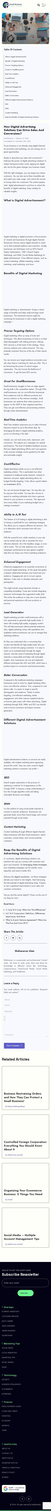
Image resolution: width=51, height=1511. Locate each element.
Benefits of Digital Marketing (15, 61)
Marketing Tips (12, 1343)
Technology (10, 1375)
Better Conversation (12, 95)
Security (5, 1379)
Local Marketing (9, 1353)
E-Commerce (7, 1389)
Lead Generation (11, 91)
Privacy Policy (8, 1472)
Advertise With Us (10, 1463)
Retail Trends (8, 1362)
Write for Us (7, 1458)
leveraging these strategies (35, 864)
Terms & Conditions (11, 1467)
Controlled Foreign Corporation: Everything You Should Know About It (25, 1145)
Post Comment (13, 1045)
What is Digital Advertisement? (15, 57)
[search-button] (38, 5)
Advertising (7, 1335)
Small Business (8, 138)
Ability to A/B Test (11, 82)
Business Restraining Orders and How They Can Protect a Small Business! (23, 1097)
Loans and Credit (10, 1411)
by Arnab (8, 1199)
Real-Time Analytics (12, 74)
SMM (7, 108)
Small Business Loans (11, 1406)
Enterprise (6, 1394)
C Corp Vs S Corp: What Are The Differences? (26, 909)
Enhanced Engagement (13, 87)
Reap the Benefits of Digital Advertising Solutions (22, 117)
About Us (6, 1448)
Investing (6, 1416)
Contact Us (7, 1453)
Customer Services (10, 1316)
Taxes (4, 1430)
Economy (6, 1421)
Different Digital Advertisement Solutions (19, 100)
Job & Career (7, 1321)
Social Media (7, 1348)
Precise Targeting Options (14, 65)
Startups (9, 1307)
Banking (5, 1425)
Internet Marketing (10, 1311)
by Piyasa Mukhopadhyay (15, 1106)
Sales (4, 1367)
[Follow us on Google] (14, 1488)
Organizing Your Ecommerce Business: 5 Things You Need (23, 1192)
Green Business (8, 1330)
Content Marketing (11, 113)
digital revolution (22, 876)
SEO (6, 104)
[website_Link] (22, 1498)
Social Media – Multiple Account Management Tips (21, 1237)
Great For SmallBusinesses (14, 69)
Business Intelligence (11, 1384)
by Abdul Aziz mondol (14, 1155)
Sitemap (5, 1477)
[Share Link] (6, 937)
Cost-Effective (10, 78)
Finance (8, 1402)
